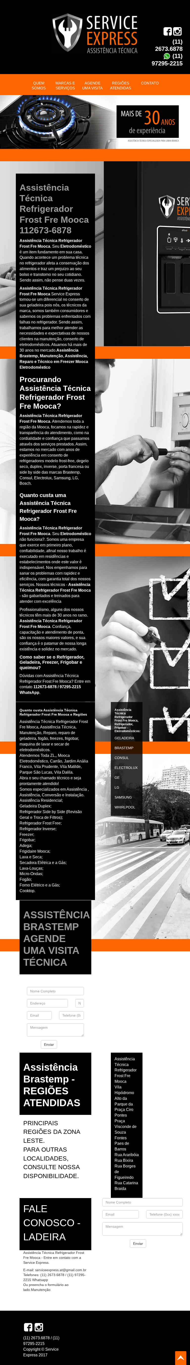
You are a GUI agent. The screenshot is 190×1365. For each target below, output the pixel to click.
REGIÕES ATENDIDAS (120, 85)
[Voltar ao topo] (180, 1358)
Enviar (49, 1044)
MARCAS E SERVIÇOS (65, 85)
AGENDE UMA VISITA (92, 85)
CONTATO (150, 83)
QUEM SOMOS (39, 85)
